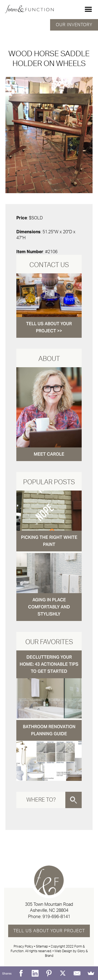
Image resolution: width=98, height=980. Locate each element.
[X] (63, 973)
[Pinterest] (49, 973)
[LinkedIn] (35, 973)
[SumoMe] (91, 973)
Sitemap (42, 946)
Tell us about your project (49, 931)
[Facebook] (21, 973)
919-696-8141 (56, 917)
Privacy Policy (23, 946)
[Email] (77, 973)
